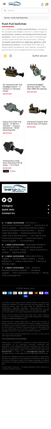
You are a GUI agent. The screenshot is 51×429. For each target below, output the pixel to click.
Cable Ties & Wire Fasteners (14, 235)
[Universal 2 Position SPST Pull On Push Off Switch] (37, 109)
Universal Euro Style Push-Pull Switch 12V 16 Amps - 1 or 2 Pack (12, 163)
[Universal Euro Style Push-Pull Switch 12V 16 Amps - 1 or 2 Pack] (13, 148)
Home (7, 18)
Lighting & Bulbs (19, 252)
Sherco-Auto (29, 288)
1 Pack (6, 171)
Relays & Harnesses (24, 261)
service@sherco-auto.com (36, 352)
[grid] (5, 55)
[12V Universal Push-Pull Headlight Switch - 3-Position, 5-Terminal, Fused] (13, 72)
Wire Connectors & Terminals (26, 273)
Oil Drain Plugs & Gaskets (24, 258)
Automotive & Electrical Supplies (16, 225)
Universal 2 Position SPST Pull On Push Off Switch (37, 123)
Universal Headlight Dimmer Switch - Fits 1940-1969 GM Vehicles (37, 86)
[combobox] (25, 10)
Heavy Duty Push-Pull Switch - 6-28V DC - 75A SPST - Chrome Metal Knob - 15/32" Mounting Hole (12, 126)
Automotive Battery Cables (32, 228)
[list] (10, 55)
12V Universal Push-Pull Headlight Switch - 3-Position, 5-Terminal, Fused (12, 87)
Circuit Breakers (27, 241)
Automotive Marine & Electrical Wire (18, 230)
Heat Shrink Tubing (17, 250)
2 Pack (12, 171)
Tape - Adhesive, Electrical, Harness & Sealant (21, 268)
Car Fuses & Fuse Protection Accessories (24, 236)
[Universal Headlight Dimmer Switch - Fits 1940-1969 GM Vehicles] (37, 72)
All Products (31, 222)
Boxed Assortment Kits (31, 233)
